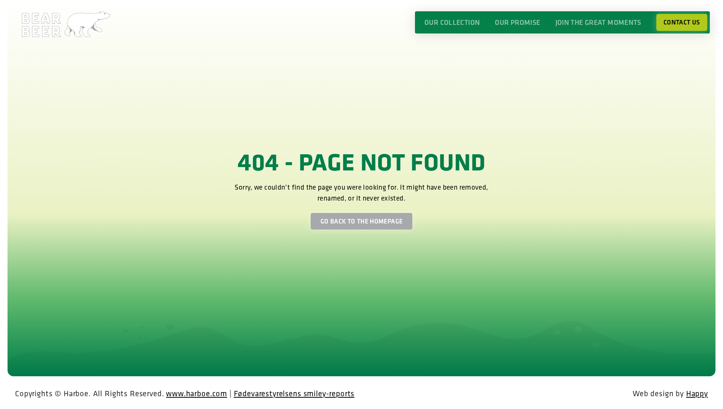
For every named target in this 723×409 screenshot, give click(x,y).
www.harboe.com (196, 393)
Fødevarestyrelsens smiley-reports (294, 393)
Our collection (452, 22)
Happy (697, 393)
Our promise (517, 22)
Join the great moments (598, 22)
